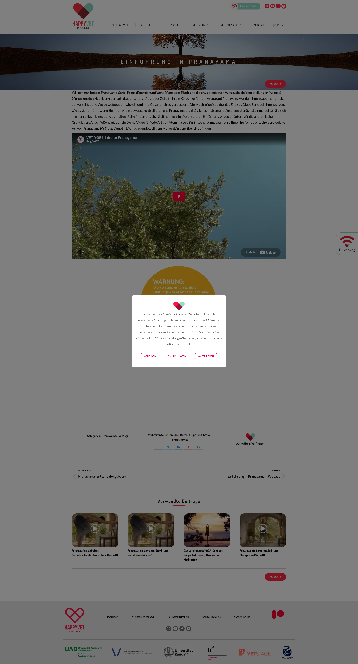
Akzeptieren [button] (206, 356)
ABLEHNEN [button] (150, 356)
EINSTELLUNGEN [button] (177, 356)
